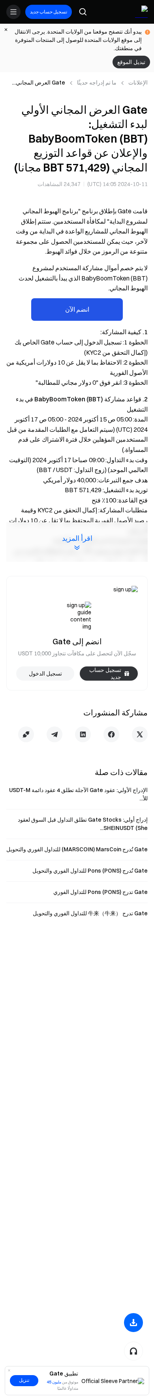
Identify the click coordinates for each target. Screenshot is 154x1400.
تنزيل (24, 1380)
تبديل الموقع (131, 62)
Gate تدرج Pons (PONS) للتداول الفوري (100, 892)
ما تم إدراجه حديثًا (96, 82)
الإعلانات (138, 82)
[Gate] (141, 12)
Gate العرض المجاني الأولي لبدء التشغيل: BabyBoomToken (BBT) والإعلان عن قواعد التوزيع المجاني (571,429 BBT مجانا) (37, 83)
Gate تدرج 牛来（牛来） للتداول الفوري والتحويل (90, 913)
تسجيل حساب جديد (48, 12)
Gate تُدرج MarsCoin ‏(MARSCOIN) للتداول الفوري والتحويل (77, 849)
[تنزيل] (133, 1322)
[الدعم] (133, 1351)
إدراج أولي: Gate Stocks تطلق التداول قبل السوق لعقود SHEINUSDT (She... (83, 824)
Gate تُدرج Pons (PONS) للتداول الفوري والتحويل (90, 870)
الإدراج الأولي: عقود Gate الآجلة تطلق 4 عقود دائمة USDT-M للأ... (78, 794)
